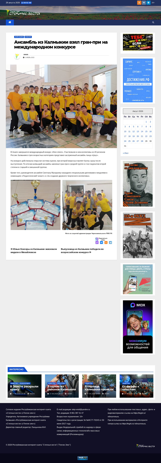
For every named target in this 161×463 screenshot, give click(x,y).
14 (142, 131)
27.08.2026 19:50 (93, 394)
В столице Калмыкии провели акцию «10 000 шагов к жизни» (99, 391)
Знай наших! (19, 36)
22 (146, 136)
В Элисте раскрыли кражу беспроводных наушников (24, 391)
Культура (28, 36)
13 (138, 131)
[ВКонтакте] (101, 243)
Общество (14, 383)
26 (133, 141)
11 (129, 131)
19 (133, 136)
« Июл (125, 153)
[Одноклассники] (106, 243)
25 (129, 141)
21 (142, 136)
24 (125, 141)
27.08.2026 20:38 (18, 394)
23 (150, 136)
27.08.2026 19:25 (130, 394)
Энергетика (61, 383)
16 (150, 131)
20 (138, 136)
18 (129, 136)
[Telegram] (110, 243)
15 (146, 131)
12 (133, 131)
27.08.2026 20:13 (56, 394)
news (26, 54)
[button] (153, 22)
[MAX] (97, 243)
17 (125, 136)
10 (125, 131)
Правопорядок (25, 383)
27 (138, 141)
